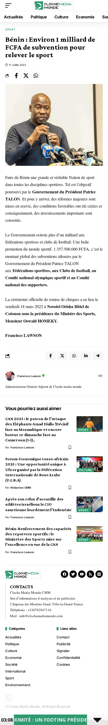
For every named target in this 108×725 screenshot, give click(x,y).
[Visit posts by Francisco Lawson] (10, 376)
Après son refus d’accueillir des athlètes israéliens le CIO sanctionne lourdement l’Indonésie (38, 504)
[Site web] (100, 376)
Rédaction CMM (20, 487)
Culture (85, 470)
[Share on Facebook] (16, 75)
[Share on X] (25, 75)
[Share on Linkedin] (85, 355)
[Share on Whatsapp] (35, 75)
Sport (10, 29)
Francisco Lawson (29, 376)
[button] (9, 5)
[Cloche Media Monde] (54, 5)
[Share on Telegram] (97, 355)
